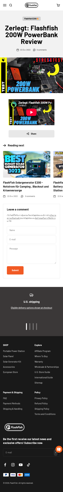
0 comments (42, 50)
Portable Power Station (14, 351)
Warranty (39, 361)
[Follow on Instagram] (13, 465)
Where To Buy (41, 356)
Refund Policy (41, 403)
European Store (10, 372)
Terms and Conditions (45, 414)
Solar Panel (8, 356)
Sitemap (39, 382)
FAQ (5, 398)
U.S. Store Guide (42, 372)
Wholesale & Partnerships (47, 367)
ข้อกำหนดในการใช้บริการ (45, 218)
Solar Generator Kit (12, 361)
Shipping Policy (42, 409)
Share (33, 133)
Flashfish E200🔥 (31, 19)
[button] (59, 449)
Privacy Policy (41, 398)
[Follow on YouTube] (21, 465)
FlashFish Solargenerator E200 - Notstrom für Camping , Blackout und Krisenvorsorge (26, 186)
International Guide (44, 377)
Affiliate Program (43, 351)
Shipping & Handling (12, 409)
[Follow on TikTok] (28, 465)
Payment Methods (11, 403)
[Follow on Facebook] (5, 465)
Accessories (9, 367)
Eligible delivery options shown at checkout (31, 307)
